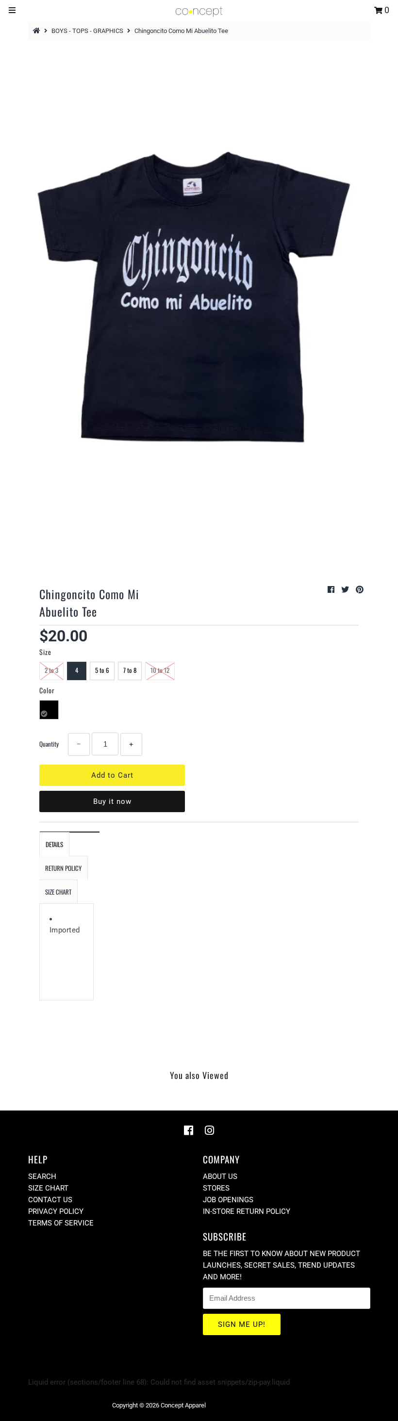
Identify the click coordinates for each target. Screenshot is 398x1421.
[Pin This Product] (360, 589)
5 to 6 (102, 670)
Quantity (49, 744)
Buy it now (112, 801)
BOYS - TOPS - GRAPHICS (87, 30)
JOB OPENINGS (228, 1199)
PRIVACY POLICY (55, 1211)
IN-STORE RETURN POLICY (246, 1211)
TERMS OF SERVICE (61, 1223)
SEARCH (42, 1176)
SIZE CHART (58, 892)
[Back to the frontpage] (38, 30)
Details (54, 844)
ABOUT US (220, 1176)
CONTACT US (50, 1199)
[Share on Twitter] (346, 589)
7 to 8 (129, 670)
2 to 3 (51, 670)
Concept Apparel (183, 1405)
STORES (216, 1188)
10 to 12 (159, 670)
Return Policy (63, 868)
